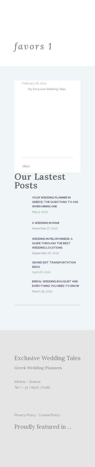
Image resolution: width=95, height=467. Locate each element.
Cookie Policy (49, 415)
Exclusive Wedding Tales (49, 89)
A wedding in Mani (45, 223)
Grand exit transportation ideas (54, 264)
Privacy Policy (25, 415)
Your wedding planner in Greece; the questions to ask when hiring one (55, 202)
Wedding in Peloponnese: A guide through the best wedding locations (52, 243)
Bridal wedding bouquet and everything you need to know (55, 283)
